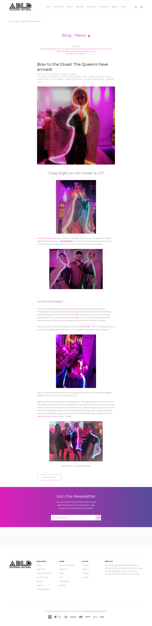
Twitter (84, 569)
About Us (62, 585)
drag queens (65, 49)
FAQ (60, 577)
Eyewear (70, 7)
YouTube (85, 577)
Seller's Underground (45, 416)
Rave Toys (80, 7)
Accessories (104, 7)
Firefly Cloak (75, 49)
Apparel (114, 7)
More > (137, 574)
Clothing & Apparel (43, 589)
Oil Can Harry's (106, 49)
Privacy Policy (64, 581)
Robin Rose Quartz (63, 51)
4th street (43, 49)
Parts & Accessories (44, 573)
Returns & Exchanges (66, 565)
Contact (123, 7)
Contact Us (63, 569)
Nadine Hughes (91, 49)
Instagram (85, 573)
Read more (48, 477)
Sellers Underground (78, 51)
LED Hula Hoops (42, 577)
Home (48, 7)
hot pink (83, 49)
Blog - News (74, 35)
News (17, 21)
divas (59, 49)
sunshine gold (90, 51)
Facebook (85, 565)
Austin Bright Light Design (46, 238)
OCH (99, 49)
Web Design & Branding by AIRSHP (94, 611)
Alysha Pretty (51, 49)
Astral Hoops (91, 7)
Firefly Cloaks (59, 7)
